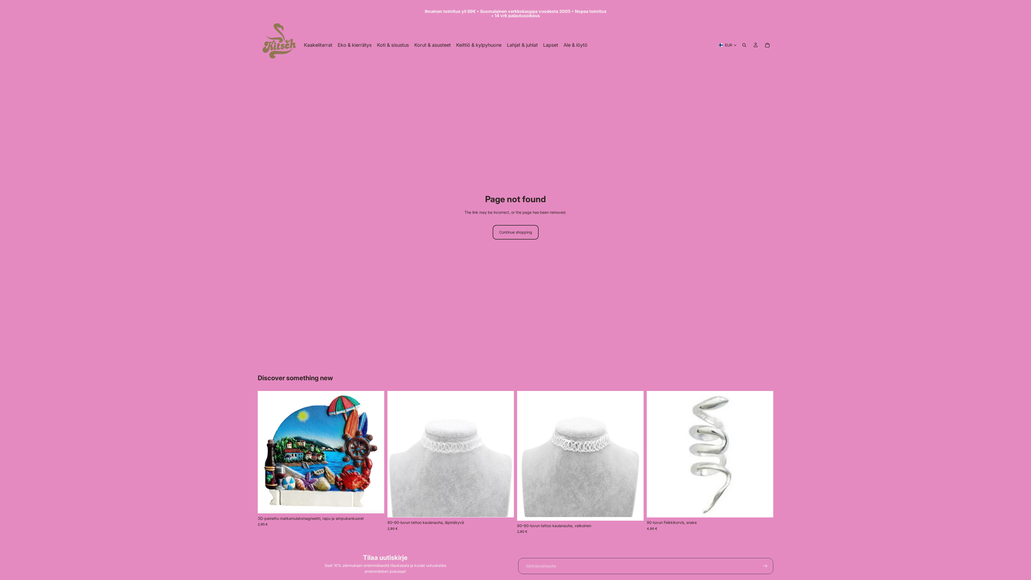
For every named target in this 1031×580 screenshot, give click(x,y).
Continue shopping (515, 232)
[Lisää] (376, 505)
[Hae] (744, 45)
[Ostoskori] (767, 45)
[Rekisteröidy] (765, 566)
